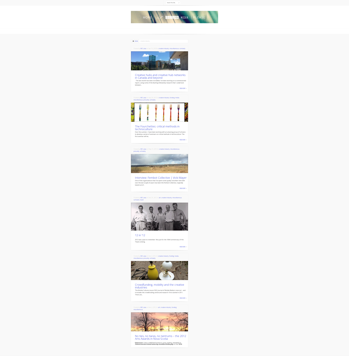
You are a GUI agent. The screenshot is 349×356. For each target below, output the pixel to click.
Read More (182, 88)
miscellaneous (174, 48)
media (177, 98)
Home (136, 41)
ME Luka (143, 48)
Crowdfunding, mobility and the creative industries (159, 286)
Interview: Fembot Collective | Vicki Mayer (161, 178)
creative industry (164, 48)
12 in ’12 (140, 235)
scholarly (182, 48)
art (160, 198)
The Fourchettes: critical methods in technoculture (157, 127)
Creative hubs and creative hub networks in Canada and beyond (160, 76)
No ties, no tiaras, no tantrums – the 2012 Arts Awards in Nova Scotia (160, 337)
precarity (146, 100)
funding (172, 98)
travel (142, 200)
